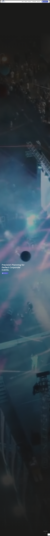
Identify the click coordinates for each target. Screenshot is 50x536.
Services (29, 1)
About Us (26, 1)
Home (23, 1)
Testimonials (34, 1)
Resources (38, 1)
